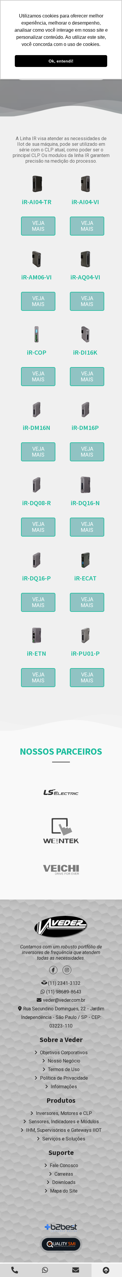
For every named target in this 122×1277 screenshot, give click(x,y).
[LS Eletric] (61, 792)
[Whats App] (45, 1270)
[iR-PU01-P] (85, 635)
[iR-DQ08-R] (36, 485)
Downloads (63, 1182)
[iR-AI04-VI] (85, 184)
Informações (63, 1086)
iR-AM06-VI (36, 277)
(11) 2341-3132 (64, 983)
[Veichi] (61, 870)
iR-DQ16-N (85, 503)
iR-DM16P (85, 427)
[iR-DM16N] (36, 409)
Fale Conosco (63, 1165)
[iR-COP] (36, 334)
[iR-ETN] (36, 635)
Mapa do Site (63, 1191)
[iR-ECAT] (85, 560)
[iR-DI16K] (85, 334)
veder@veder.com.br (64, 1000)
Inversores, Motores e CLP (63, 1113)
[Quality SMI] (61, 1244)
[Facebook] (54, 970)
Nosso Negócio (63, 1061)
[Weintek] (61, 831)
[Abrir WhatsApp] (107, 1262)
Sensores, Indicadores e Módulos (63, 1121)
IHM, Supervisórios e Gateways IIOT (63, 1130)
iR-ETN (36, 653)
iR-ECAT (85, 578)
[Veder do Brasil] (61, 927)
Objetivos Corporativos (63, 1052)
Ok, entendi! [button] (61, 61)
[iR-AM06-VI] (36, 259)
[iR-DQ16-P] (36, 560)
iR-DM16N (36, 427)
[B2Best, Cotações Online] (61, 1228)
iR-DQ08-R (36, 503)
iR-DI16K (85, 352)
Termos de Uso (63, 1069)
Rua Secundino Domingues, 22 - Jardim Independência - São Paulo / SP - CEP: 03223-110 (62, 1017)
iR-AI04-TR (37, 202)
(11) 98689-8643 (63, 992)
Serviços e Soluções (63, 1139)
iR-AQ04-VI (85, 277)
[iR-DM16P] (85, 409)
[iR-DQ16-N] (85, 485)
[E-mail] (76, 1270)
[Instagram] (67, 970)
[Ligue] (15, 1270)
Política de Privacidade (63, 1078)
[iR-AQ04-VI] (85, 259)
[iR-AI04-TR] (36, 184)
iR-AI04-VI (85, 202)
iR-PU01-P (85, 653)
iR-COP (36, 352)
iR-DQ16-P (36, 578)
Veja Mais (38, 226)
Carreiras (63, 1174)
